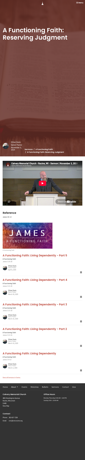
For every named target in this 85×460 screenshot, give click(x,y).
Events (24, 387)
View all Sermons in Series (11, 377)
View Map (6, 406)
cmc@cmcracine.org (16, 421)
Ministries (35, 387)
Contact (65, 387)
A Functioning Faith (44, 149)
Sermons (29, 149)
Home (5, 387)
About (13, 387)
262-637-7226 (13, 417)
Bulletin (45, 387)
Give (74, 387)
